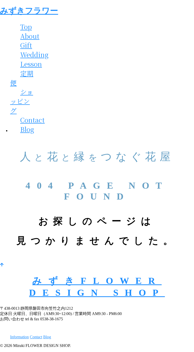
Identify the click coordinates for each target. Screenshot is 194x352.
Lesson (31, 63)
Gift (26, 45)
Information (19, 337)
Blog (27, 129)
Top (26, 26)
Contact (32, 119)
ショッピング (21, 101)
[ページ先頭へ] (2, 265)
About (29, 36)
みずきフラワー (29, 10)
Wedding (34, 54)
